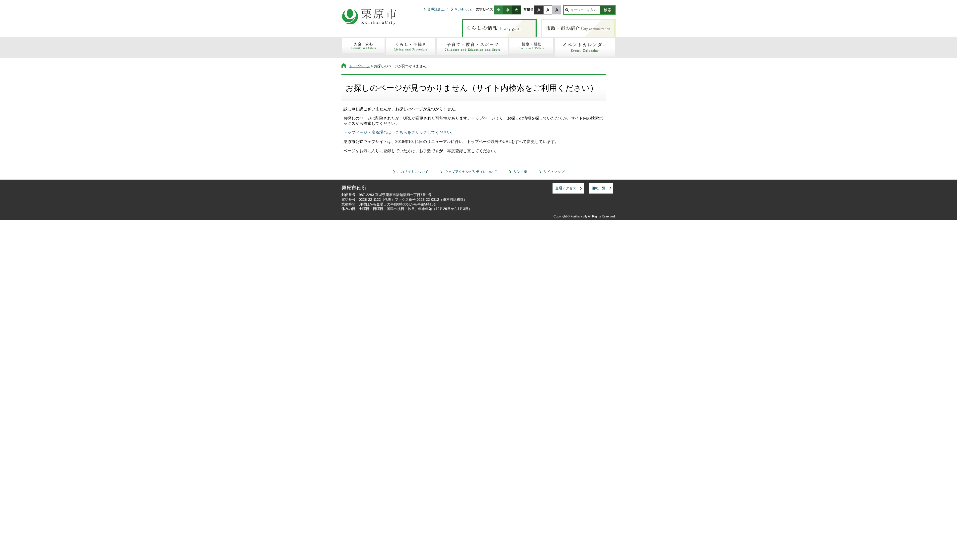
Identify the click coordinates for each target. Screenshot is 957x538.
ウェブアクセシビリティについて (471, 172)
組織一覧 (599, 188)
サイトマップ (554, 172)
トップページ (359, 66)
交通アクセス (565, 188)
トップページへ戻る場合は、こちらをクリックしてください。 (399, 132)
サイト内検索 (567, 10)
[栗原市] (369, 16)
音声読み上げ (437, 9)
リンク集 (520, 172)
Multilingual (463, 9)
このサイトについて (412, 172)
